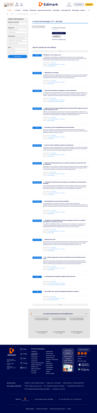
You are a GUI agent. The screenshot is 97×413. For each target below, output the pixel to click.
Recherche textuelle (13, 22)
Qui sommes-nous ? (82, 356)
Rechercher (18, 56)
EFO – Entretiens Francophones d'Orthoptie (54, 386)
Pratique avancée (50, 357)
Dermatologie (56, 10)
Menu (10, 10)
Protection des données (42, 408)
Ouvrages (68, 358)
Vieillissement (49, 369)
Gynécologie (34, 358)
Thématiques (11, 36)
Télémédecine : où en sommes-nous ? (52, 55)
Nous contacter (83, 349)
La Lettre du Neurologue (22, 13)
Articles (25, 349)
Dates (9, 47)
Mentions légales (30, 408)
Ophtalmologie (49, 351)
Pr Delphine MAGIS (50, 213)
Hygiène (48, 371)
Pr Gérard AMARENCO (59, 101)
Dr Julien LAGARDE (50, 175)
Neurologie (33, 370)
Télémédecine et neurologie (51, 72)
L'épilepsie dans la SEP (49, 239)
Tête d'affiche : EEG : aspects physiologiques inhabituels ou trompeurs (61, 291)
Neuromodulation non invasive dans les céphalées (56, 201)
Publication (11, 27)
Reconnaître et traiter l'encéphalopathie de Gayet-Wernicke (59, 127)
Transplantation (49, 367)
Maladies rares (34, 366)
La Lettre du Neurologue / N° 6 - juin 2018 (56, 64)
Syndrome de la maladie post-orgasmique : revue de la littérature (60, 90)
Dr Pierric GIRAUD (50, 284)
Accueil (18, 10)
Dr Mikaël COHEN (50, 83)
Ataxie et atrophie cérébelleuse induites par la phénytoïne (58, 145)
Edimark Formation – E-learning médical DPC (73, 383)
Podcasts (25, 363)
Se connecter (78, 4)
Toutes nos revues (68, 362)
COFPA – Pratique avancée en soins (33, 386)
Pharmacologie (49, 353)
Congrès (25, 353)
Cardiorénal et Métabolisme (34, 354)
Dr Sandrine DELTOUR (51, 66)
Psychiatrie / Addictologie (52, 359)
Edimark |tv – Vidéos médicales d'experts (34, 383)
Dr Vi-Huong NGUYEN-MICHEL (53, 299)
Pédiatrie (48, 361)
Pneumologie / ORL (66, 10)
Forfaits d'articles (68, 360)
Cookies (69, 408)
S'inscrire (89, 4)
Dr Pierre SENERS (50, 194)
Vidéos (24, 358)
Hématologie (33, 10)
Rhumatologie (75, 10)
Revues (12, 13)
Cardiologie (34, 351)
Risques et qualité (50, 373)
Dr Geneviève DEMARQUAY (60, 284)
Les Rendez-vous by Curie (58, 389)
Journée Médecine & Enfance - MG (75, 386)
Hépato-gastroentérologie (44, 10)
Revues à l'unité (68, 356)
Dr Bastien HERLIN (50, 156)
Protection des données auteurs (57, 408)
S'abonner (55, 36)
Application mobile (82, 361)
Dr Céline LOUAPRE (50, 120)
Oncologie (25, 10)
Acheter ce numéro (58, 33)
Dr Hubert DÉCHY (50, 232)
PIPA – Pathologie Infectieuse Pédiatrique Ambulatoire (37, 389)
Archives (80, 358)
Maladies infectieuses (86, 10)
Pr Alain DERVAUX (50, 138)
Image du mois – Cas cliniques (54, 383)
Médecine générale (36, 368)
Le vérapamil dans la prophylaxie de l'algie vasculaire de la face (59, 276)
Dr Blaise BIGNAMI (51, 101)
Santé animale (49, 365)
